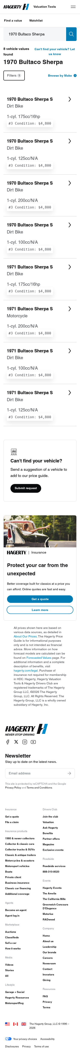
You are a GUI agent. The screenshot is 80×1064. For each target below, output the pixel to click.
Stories (9, 970)
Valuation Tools (44, 6)
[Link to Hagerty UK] (23, 1023)
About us (48, 941)
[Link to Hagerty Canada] (15, 1023)
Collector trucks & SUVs (20, 849)
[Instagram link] (24, 742)
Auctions (10, 931)
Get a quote (40, 599)
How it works (13, 948)
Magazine (48, 844)
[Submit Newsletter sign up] (69, 773)
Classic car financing (18, 888)
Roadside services (54, 866)
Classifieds (12, 937)
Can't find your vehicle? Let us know (55, 51)
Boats (8, 871)
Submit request (26, 488)
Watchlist (36, 20)
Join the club (50, 816)
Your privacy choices (25, 1039)
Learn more (40, 610)
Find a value (13, 20)
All (6, 975)
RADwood (49, 919)
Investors (48, 974)
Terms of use (41, 1046)
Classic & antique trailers (20, 855)
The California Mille (54, 899)
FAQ (45, 996)
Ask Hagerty (50, 827)
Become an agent (15, 910)
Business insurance (17, 882)
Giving (46, 980)
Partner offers (51, 838)
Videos (9, 964)
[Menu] (73, 7)
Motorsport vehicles (17, 866)
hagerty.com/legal (26, 670)
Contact (47, 969)
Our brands (49, 952)
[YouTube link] (33, 742)
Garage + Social (14, 992)
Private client (13, 877)
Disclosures (12, 1046)
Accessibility (47, 1039)
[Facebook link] (7, 742)
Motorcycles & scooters (19, 860)
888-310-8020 (51, 871)
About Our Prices (25, 636)
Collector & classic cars (19, 843)
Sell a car (10, 943)
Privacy (47, 1001)
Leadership (49, 946)
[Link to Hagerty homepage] (26, 730)
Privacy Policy (13, 787)
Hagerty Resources (17, 997)
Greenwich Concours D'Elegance (55, 906)
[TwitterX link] (16, 742)
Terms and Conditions (39, 787)
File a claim (12, 822)
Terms (46, 1007)
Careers (48, 957)
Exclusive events (53, 849)
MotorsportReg (14, 1003)
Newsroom (49, 963)
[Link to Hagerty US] (7, 1023)
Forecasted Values (38, 657)
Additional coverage (17, 893)
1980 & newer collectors (20, 838)
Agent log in (12, 915)
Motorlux (48, 913)
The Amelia (49, 893)
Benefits (48, 833)
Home (46, 935)
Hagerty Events (52, 887)
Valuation (48, 822)
